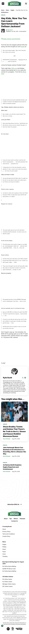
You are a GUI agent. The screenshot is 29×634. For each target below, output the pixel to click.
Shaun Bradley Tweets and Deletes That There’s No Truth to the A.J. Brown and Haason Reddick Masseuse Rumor (14, 431)
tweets (22, 46)
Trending (4, 556)
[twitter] (23, 378)
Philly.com (14, 68)
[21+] (8, 628)
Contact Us (14, 521)
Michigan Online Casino (9, 584)
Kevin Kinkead (6, 438)
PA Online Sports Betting (9, 566)
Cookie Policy (6, 536)
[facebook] (25, 378)
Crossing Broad (7, 526)
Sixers (4, 549)
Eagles (3, 15)
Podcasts (22, 518)
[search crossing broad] (26, 3)
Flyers (4, 551)
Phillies (4, 547)
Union (4, 554)
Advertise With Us (13, 504)
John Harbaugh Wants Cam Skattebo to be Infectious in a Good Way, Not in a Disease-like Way (14, 451)
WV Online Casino (7, 586)
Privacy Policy (6, 531)
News (4, 541)
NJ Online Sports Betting (9, 571)
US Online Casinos (7, 576)
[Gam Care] (13, 628)
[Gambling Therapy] (19, 629)
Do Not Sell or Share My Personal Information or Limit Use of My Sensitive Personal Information (14, 623)
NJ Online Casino (7, 581)
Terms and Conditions (8, 534)
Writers (16, 518)
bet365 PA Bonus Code (9, 568)
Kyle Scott (10, 30)
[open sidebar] (3, 3)
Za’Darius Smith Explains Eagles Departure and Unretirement (12, 467)
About (6, 518)
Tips (10, 518)
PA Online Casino (7, 579)
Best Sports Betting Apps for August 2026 (13, 562)
